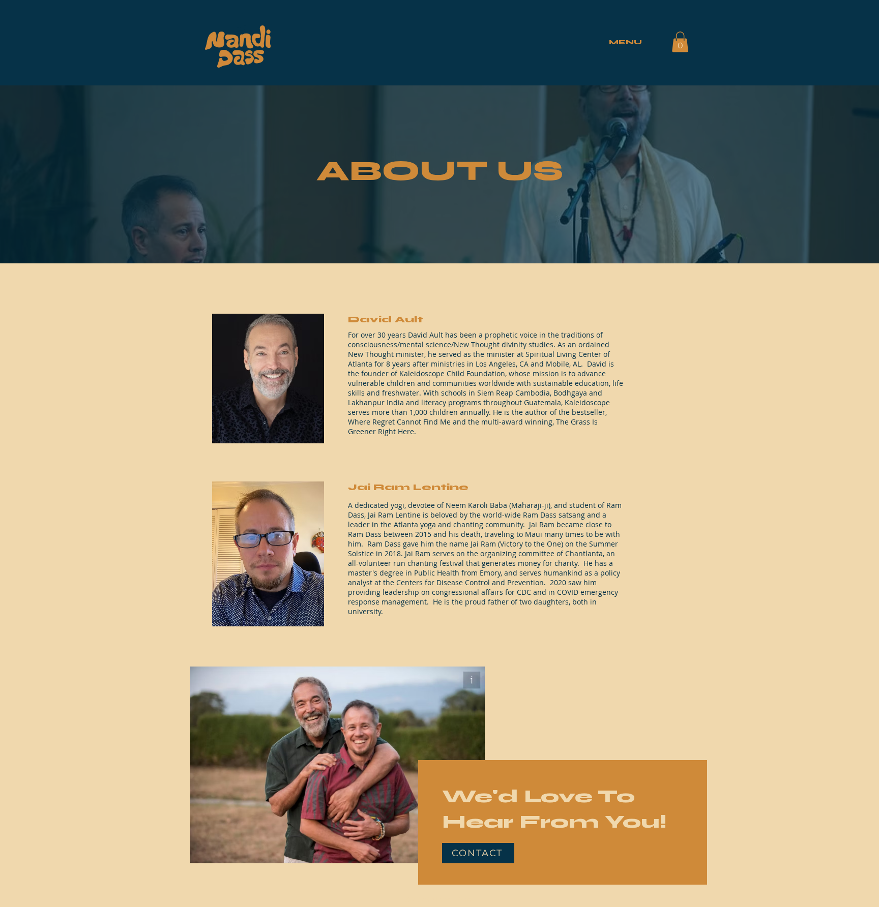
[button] (680, 42)
